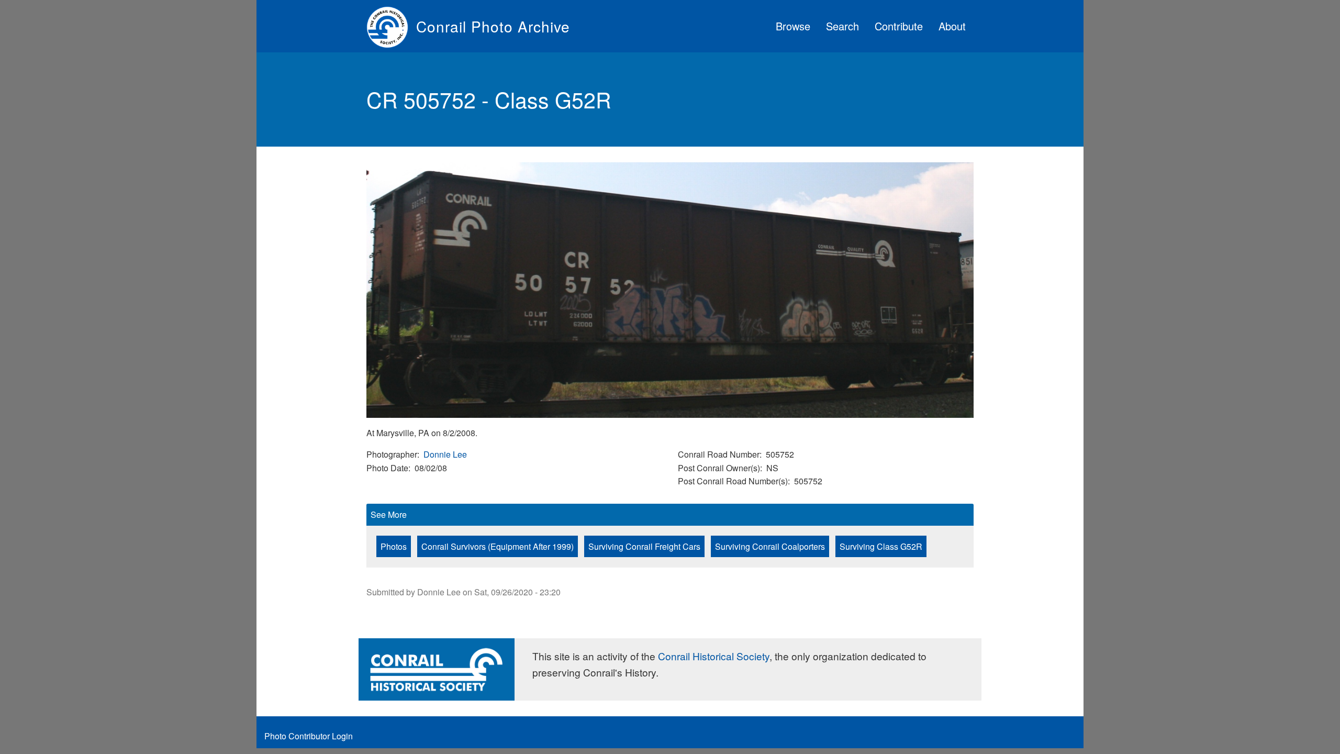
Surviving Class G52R (881, 546)
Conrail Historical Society (713, 656)
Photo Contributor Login (308, 736)
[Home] (391, 26)
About (952, 26)
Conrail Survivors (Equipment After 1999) (497, 546)
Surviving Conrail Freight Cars (644, 546)
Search (842, 26)
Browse (793, 26)
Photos (394, 546)
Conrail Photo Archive (493, 26)
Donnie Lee (445, 454)
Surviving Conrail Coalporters (770, 546)
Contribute (899, 26)
